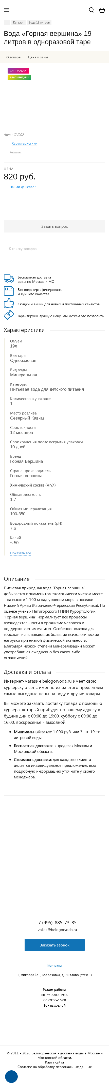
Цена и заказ (38, 57)
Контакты (54, 965)
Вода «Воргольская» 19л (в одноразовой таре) (40, 842)
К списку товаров (23, 248)
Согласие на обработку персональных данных (54, 1066)
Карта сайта (54, 1062)
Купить (54, 874)
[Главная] (7, 22)
